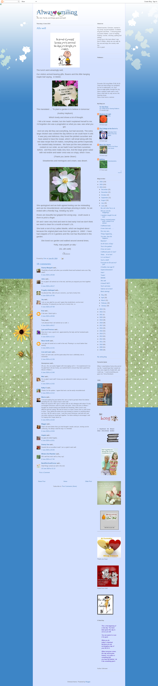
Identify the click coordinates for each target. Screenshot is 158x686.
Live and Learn (46, 352)
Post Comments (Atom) (69, 486)
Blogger (88, 682)
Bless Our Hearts (105, 145)
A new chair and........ (107, 228)
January (104, 306)
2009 (101, 347)
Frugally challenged (48, 290)
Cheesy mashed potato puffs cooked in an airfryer (108, 221)
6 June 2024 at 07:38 (47, 307)
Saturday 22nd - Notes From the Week (112, 133)
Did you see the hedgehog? (105, 211)
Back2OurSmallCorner (48, 463)
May (102, 295)
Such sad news (105, 286)
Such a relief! (105, 260)
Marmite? (104, 241)
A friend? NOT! (105, 283)
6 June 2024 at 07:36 (47, 295)
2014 (101, 333)
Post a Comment (44, 472)
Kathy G (44, 388)
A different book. (106, 226)
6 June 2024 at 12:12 (47, 336)
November (104, 192)
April (102, 297)
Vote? (102, 272)
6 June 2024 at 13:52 (47, 384)
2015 (101, 331)
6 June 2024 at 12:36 (47, 359)
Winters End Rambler (48, 454)
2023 (101, 309)
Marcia (43, 397)
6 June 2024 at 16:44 (47, 420)
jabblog (102, 159)
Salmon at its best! (107, 289)
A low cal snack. (106, 249)
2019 (101, 320)
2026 (101, 182)
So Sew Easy (104, 107)
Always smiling (57, 12)
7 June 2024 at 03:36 (47, 450)
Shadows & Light (105, 114)
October (104, 195)
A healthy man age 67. (108, 267)
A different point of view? (108, 252)
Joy (42, 299)
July (102, 203)
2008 (101, 350)
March (103, 300)
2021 (101, 314)
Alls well (103, 280)
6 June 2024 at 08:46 (47, 316)
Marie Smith (45, 341)
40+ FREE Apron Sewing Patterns (109, 108)
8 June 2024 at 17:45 (47, 459)
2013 (101, 336)
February (104, 303)
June (103, 206)
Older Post (88, 481)
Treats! (103, 275)
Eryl (42, 311)
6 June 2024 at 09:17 (47, 325)
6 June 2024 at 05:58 (47, 275)
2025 (101, 184)
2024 (101, 187)
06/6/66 (103, 278)
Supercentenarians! (107, 270)
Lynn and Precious (47, 329)
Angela (43, 435)
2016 (101, 328)
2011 (101, 342)
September (104, 197)
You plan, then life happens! (106, 237)
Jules (43, 279)
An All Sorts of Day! (107, 244)
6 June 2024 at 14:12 (47, 393)
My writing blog (102, 357)
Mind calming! (105, 291)
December (104, 189)
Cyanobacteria (112, 161)
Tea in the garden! (106, 246)
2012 (101, 339)
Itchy (109, 116)
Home (65, 481)
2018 (101, 323)
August (103, 200)
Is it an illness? (105, 257)
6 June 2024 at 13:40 (47, 372)
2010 (101, 344)
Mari (42, 376)
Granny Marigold (47, 268)
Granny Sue (45, 444)
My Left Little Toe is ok (108, 208)
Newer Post (41, 481)
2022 (101, 312)
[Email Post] (62, 258)
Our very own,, (105, 231)
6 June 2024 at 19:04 (47, 431)
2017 (101, 325)
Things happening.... (107, 234)
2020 (101, 317)
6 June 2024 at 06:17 (47, 286)
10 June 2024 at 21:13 (48, 468)
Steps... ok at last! (106, 254)
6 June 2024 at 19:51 (47, 440)
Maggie (43, 424)
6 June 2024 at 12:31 (47, 348)
